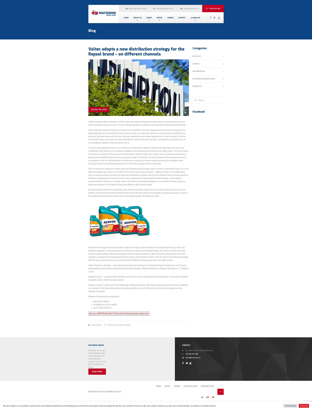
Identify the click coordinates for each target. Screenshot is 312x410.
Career (170, 18)
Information (118, 325)
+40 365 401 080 (191, 354)
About (167, 386)
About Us (137, 18)
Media (149, 18)
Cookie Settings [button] (290, 406)
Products (127, 325)
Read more (97, 372)
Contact (182, 18)
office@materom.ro (192, 358)
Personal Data (207, 386)
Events (196, 64)
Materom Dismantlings (204, 79)
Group (159, 18)
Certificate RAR (190, 386)
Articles (110, 325)
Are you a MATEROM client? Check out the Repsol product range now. (118, 313)
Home (126, 18)
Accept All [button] (303, 406)
